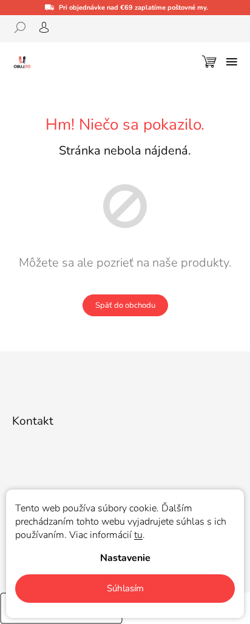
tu (138, 535)
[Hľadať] (24, 27)
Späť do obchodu (125, 305)
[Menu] (232, 61)
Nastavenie (125, 558)
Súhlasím (125, 588)
